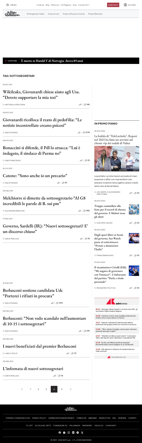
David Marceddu (12, 160)
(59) (88, 331)
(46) (88, 104)
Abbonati (113, 5)
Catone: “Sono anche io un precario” (35, 175)
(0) (89, 160)
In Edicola (40, 5)
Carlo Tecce (10, 353)
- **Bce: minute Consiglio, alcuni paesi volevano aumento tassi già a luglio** (116, 330)
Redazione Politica (104, 288)
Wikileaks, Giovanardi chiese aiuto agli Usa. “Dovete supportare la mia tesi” (41, 94)
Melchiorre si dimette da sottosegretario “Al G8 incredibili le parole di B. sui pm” (44, 200)
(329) (61, 303)
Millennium (55, 5)
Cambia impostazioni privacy (61, 418)
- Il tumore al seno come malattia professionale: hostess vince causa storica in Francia (116, 317)
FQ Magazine (66, 5)
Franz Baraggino (104, 255)
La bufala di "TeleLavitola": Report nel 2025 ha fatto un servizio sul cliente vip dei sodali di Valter (115, 139)
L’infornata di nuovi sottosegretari (33, 368)
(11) (66, 183)
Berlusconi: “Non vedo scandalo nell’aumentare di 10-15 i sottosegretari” (44, 321)
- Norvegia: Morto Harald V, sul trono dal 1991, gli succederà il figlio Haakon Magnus (117, 310)
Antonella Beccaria (14, 105)
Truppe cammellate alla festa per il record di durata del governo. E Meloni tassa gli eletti (110, 211)
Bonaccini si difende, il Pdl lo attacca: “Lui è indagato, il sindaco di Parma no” (41, 150)
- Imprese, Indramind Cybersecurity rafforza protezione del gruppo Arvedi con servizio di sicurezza (116, 324)
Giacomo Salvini (103, 223)
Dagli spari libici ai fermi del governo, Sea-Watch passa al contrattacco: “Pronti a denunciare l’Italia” (108, 242)
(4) (89, 239)
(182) (88, 211)
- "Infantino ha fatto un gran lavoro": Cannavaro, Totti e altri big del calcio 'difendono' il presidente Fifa (116, 337)
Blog (47, 5)
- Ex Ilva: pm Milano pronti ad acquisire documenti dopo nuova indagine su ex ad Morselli (114, 344)
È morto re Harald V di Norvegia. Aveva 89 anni (52, 61)
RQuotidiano (10, 132)
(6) (62, 376)
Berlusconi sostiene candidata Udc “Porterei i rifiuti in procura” (33, 293)
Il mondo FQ (83, 5)
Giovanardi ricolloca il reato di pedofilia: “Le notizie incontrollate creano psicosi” (42, 122)
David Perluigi (11, 239)
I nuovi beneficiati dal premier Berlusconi (39, 346)
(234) (88, 132)
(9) (75, 353)
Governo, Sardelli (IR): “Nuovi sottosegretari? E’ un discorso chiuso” (45, 228)
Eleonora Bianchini (14, 211)
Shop (75, 5)
